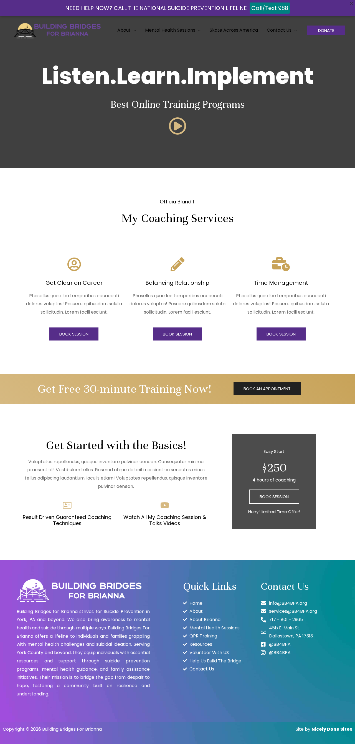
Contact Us (279, 30)
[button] (326, 30)
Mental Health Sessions (170, 30)
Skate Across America (234, 30)
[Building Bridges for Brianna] (58, 30)
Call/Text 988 (269, 8)
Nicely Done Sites (331, 729)
